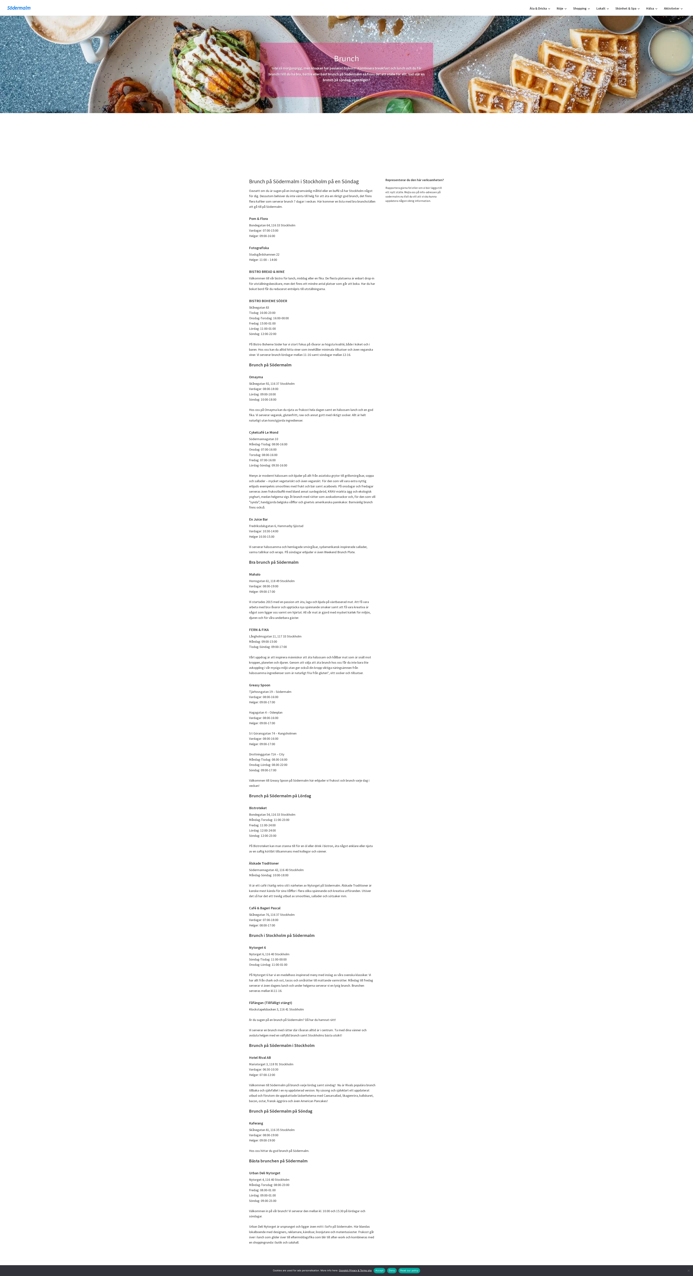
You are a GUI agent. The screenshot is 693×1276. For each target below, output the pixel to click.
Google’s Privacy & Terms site (355, 1270)
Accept (379, 1270)
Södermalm (19, 8)
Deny (392, 1270)
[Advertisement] (346, 140)
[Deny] (688, 1270)
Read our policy (409, 1270)
